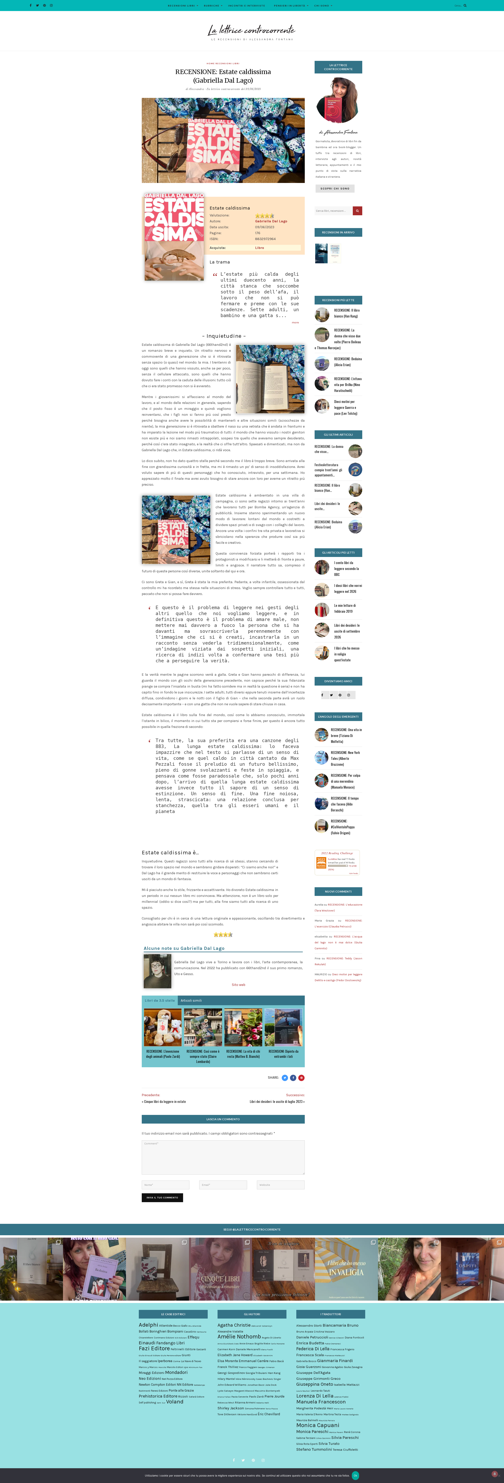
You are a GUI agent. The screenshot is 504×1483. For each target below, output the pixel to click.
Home (211, 63)
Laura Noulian (303, 1391)
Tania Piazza (272, 1408)
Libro (259, 248)
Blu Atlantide (194, 1326)
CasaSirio (190, 1331)
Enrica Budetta (310, 1343)
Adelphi (148, 1325)
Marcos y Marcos (148, 1367)
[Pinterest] (44, 5)
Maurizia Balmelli (307, 1420)
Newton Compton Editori (157, 1384)
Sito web (238, 985)
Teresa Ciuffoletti (345, 1449)
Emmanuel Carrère (254, 1361)
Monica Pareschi (312, 1432)
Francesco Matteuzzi (335, 1355)
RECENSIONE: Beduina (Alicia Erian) (328, 524)
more (295, 322)
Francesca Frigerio (342, 1349)
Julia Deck (271, 1384)
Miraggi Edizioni (151, 1373)
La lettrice (332, 858)
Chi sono (321, 5)
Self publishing (147, 1402)
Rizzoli (183, 1396)
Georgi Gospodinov (231, 1373)
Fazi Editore (154, 1348)
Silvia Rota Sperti (307, 1444)
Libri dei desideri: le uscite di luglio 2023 (276, 1101)
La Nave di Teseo (191, 1361)
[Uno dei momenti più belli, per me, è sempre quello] (283, 1269)
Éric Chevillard (269, 1414)
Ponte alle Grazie (181, 1390)
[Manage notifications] (495, 1474)
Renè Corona (352, 1432)
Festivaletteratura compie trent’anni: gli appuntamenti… (328, 469)
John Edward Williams (232, 1384)
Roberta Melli (262, 1402)
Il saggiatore (148, 1361)
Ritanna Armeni (245, 1402)
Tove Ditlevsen (227, 1414)
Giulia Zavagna (353, 1367)
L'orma (176, 1361)
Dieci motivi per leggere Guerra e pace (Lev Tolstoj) (345, 407)
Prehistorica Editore (158, 1396)
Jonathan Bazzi (255, 1384)
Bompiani (175, 1331)
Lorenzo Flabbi (341, 1397)
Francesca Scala (310, 1355)
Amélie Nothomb (239, 1336)
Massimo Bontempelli (267, 1390)
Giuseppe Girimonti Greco (318, 1379)
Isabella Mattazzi (346, 1384)
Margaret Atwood (244, 1390)
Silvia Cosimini (323, 1438)
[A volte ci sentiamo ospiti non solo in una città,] (472, 1269)
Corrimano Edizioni (164, 1337)
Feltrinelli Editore (183, 1349)
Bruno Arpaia (304, 1331)
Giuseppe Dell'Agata (313, 1373)
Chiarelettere (146, 1337)
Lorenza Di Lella (315, 1396)
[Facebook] (30, 5)
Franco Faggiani (248, 1367)
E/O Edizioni (181, 1337)
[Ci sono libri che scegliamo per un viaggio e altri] (346, 1269)
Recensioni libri (181, 5)
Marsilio (162, 1367)
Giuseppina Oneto (314, 1384)
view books (353, 873)
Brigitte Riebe (262, 1343)
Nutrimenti (144, 1390)
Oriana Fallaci (224, 1397)
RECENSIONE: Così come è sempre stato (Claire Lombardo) (203, 1056)
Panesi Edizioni (159, 1390)
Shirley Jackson (231, 1408)
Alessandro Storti (309, 1325)
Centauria (201, 1332)
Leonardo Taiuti (320, 1390)
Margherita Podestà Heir (314, 1408)
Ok (355, 1475)
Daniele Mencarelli (248, 1349)
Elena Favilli (267, 1349)
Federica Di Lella (313, 1349)
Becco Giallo (180, 1325)
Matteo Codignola (350, 1414)
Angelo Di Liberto (271, 1337)
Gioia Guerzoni (308, 1367)
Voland (174, 1402)
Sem (159, 1402)
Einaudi (147, 1343)
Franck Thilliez (228, 1367)
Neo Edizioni (150, 1379)
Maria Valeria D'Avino (309, 1414)
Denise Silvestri (336, 1337)
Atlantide (165, 1325)
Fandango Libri (170, 1343)
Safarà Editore (196, 1396)
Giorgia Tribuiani (256, 1373)
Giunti (186, 1355)
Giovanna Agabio (332, 1367)
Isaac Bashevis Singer (268, 1378)
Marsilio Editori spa (177, 1367)
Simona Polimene (255, 1408)
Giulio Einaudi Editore (149, 1355)
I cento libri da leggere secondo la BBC (346, 568)
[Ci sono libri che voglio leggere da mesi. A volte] (220, 1269)
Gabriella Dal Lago (271, 221)
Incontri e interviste (246, 5)
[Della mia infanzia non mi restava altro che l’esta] (409, 1269)
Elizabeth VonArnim (263, 1355)
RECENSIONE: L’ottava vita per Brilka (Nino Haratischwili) (348, 384)
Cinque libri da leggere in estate (165, 1101)
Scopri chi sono (335, 188)
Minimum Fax (195, 1367)
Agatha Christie (234, 1325)
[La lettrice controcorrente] (252, 32)
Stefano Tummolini (314, 1449)
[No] (499, 1476)
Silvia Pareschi (345, 1437)
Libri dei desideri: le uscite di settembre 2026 (347, 631)
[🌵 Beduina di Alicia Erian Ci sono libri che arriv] (94, 1269)
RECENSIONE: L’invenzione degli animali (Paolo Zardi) (163, 1054)
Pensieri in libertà (289, 5)
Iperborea (165, 1361)
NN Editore (185, 1384)
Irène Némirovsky (245, 1378)
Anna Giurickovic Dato (228, 1343)
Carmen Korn (226, 1349)
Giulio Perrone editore (171, 1355)
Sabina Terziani (305, 1438)
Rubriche (211, 5)
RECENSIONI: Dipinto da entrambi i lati (283, 1054)
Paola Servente (240, 1396)
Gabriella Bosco (306, 1361)
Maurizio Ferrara (327, 1420)
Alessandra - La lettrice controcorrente (214, 89)
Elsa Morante (228, 1361)
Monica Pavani (336, 1432)
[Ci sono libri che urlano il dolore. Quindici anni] (157, 1269)
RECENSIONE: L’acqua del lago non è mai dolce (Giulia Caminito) (338, 942)
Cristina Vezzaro (324, 1331)
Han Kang (274, 1373)
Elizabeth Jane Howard (235, 1355)
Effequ (193, 1337)
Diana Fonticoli (354, 1337)
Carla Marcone (277, 1343)
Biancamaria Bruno (341, 1325)
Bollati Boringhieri (153, 1331)
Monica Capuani (317, 1425)
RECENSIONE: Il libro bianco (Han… (327, 488)
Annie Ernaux (246, 1343)
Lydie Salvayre (225, 1390)
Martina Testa (332, 1414)
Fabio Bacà (276, 1361)
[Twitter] (37, 5)
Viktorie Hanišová (247, 1414)
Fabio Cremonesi (333, 1343)
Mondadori (176, 1372)
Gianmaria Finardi (335, 1361)
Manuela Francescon (321, 1402)
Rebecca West (226, 1402)
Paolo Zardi (256, 1396)
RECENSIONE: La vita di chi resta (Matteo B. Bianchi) (243, 1054)
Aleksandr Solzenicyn (261, 1326)
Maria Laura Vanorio (343, 1408)
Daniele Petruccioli (312, 1337)
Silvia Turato (329, 1444)
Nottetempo (199, 1385)
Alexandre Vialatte (230, 1331)
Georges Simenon (266, 1367)
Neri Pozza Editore (172, 1378)
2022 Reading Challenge (337, 853)
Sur (163, 1402)
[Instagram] (51, 5)
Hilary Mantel (226, 1379)
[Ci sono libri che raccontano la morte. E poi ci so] (31, 1269)
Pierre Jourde (274, 1396)
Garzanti (201, 1349)
